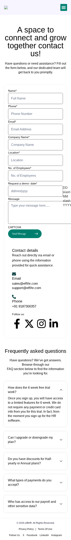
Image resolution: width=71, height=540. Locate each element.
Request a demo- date (22, 183)
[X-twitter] (29, 324)
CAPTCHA (14, 227)
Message (14, 198)
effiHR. (29, 523)
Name (12, 90)
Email (12, 121)
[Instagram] (41, 324)
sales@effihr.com (25, 283)
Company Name (18, 137)
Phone (12, 106)
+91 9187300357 (24, 306)
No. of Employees (19, 168)
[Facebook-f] (17, 324)
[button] (63, 7)
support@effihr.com (26, 288)
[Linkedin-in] (54, 324)
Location (14, 152)
